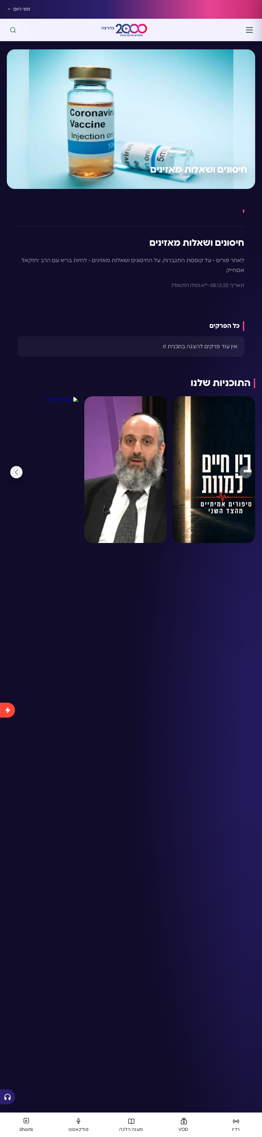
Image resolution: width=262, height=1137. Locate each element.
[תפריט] (249, 29)
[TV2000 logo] (131, 30)
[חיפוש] (13, 30)
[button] (16, 472)
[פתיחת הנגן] (7, 1096)
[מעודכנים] (7, 893)
